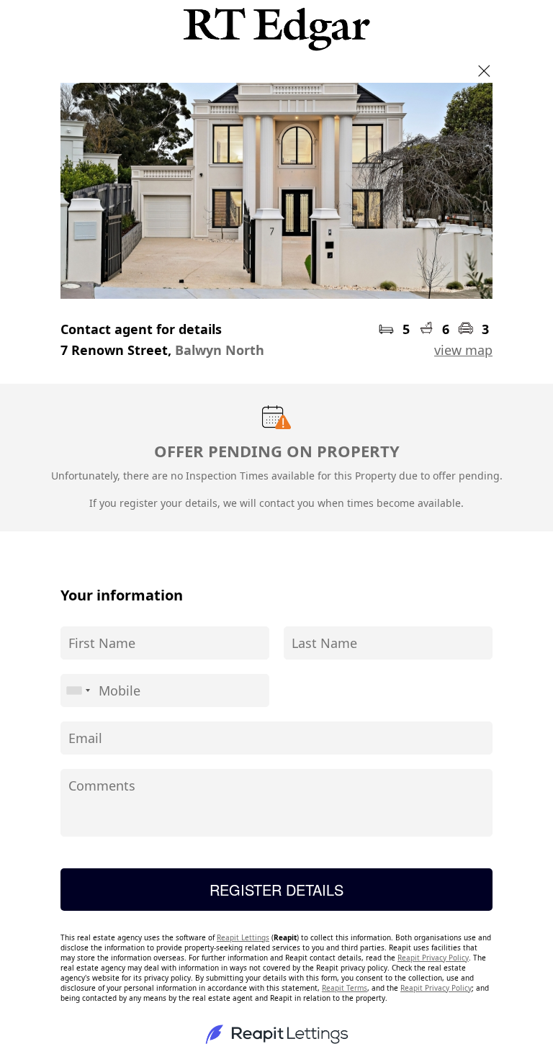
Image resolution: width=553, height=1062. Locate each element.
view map (463, 350)
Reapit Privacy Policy (433, 958)
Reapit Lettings (243, 937)
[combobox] (77, 690)
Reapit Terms (344, 988)
